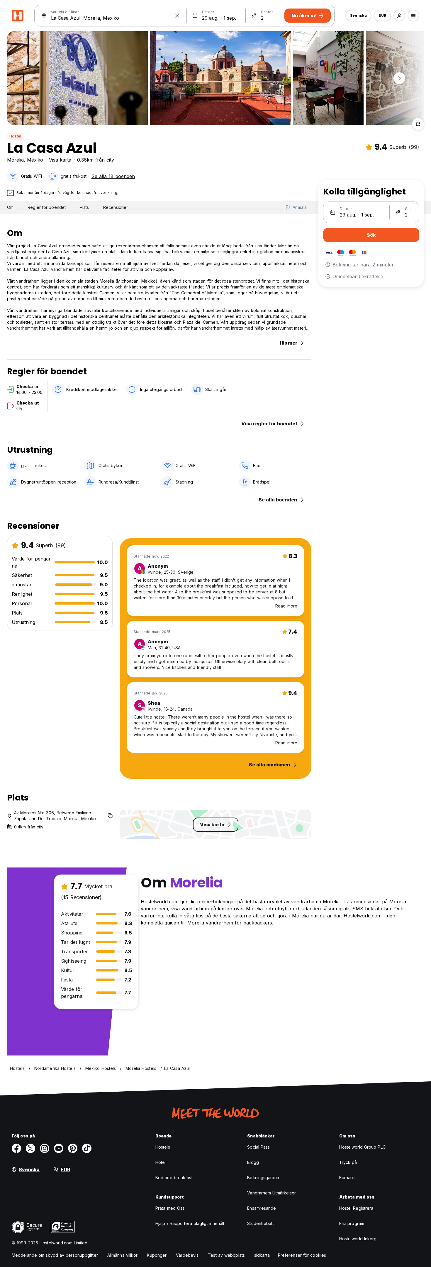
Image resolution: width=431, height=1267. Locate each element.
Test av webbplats (226, 1255)
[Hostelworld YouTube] (58, 1148)
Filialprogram (351, 1223)
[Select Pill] (399, 15)
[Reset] (177, 16)
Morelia (15, 160)
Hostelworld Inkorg (358, 1238)
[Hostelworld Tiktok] (86, 1148)
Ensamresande (261, 1208)
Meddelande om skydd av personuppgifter (55, 1255)
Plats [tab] (84, 207)
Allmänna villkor (122, 1255)
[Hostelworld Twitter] (30, 1148)
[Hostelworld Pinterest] (72, 1148)
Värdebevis (187, 1255)
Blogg (253, 1162)
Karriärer (347, 1177)
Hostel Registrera (356, 1208)
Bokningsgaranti (263, 1177)
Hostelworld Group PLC (362, 1147)
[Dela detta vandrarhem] (418, 124)
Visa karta (60, 160)
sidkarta (262, 1255)
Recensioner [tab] (115, 207)
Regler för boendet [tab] (47, 207)
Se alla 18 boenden (113, 176)
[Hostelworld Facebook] (16, 1148)
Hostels (162, 1147)
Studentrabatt (260, 1223)
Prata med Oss (169, 1208)
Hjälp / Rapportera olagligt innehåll (189, 1223)
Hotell (161, 1162)
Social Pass (258, 1147)
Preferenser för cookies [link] (302, 1255)
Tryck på (348, 1162)
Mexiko (35, 160)
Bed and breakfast (174, 1177)
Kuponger (157, 1255)
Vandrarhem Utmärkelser (271, 1192)
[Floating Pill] (399, 78)
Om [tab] (10, 207)
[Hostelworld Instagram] (44, 1148)
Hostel (15, 136)
